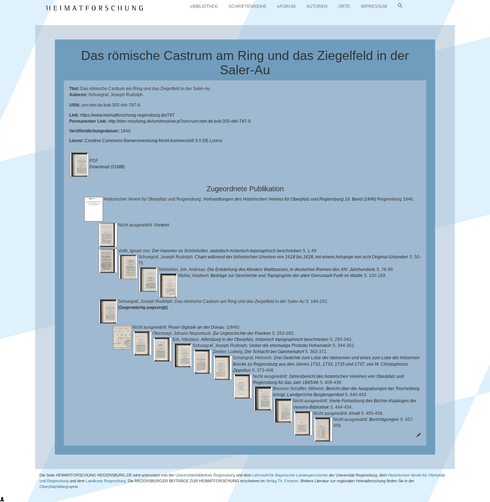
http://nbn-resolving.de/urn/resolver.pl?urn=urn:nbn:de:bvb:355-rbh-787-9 (179, 121)
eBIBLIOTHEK (204, 6)
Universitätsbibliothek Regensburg (205, 475)
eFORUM (286, 6)
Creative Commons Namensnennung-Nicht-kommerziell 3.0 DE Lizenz (153, 140)
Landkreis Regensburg (106, 481)
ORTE (344, 6)
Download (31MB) (107, 166)
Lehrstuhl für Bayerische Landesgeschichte (290, 475)
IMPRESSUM (374, 6)
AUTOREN (317, 6)
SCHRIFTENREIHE (247, 6)
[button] (2, 499)
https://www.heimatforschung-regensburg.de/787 (127, 115)
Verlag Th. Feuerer (282, 481)
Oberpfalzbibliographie (58, 486)
